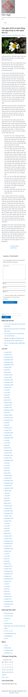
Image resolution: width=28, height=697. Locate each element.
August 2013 (7, 521)
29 (2, 674)
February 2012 (8, 566)
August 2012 (7, 551)
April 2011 (7, 591)
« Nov (3, 677)
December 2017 (8, 417)
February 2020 (8, 374)
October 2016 (8, 435)
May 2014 (7, 498)
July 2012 (7, 553)
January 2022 (8, 354)
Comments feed (8, 650)
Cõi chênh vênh (16, 35)
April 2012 (7, 561)
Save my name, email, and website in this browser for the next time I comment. (14, 297)
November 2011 (8, 573)
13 (10, 667)
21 (12, 669)
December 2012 (8, 541)
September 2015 (8, 460)
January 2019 (8, 405)
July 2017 (6, 422)
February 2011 (8, 596)
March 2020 (7, 372)
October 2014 (8, 485)
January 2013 (8, 538)
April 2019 (7, 397)
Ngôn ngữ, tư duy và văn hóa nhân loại (14, 626)
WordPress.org (8, 653)
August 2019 (7, 387)
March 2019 (7, 400)
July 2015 (7, 463)
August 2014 (7, 490)
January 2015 (8, 478)
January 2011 (7, 599)
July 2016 (7, 440)
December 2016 (8, 432)
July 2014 (7, 493)
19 (9, 669)
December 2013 (8, 511)
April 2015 (7, 470)
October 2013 (8, 516)
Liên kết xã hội (8, 623)
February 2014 (8, 505)
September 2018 (8, 410)
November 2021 (8, 357)
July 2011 (6, 584)
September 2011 (8, 578)
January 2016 (8, 453)
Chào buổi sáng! (8, 613)
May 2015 (7, 468)
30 (4, 674)
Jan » (7, 677)
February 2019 (8, 402)
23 (4, 672)
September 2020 (8, 364)
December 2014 (8, 480)
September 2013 (8, 518)
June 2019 (7, 392)
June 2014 (7, 495)
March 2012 (7, 563)
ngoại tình (7, 56)
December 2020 (8, 362)
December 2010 (8, 601)
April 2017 (7, 425)
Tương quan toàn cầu (10, 633)
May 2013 (7, 528)
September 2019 (8, 385)
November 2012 (8, 543)
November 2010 (8, 604)
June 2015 (7, 465)
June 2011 (7, 586)
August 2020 (7, 367)
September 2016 (8, 437)
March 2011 (7, 594)
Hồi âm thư (7, 618)
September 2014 (8, 488)
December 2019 (8, 380)
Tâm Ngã (5, 14)
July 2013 (7, 523)
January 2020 (8, 377)
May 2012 (7, 558)
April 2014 (7, 500)
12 (9, 667)
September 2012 (8, 548)
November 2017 (8, 420)
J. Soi (5, 621)
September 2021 (8, 359)
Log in (6, 645)
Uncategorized (8, 636)
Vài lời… (6, 638)
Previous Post (14, 246)
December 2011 (8, 571)
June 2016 (7, 443)
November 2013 (8, 513)
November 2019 (8, 382)
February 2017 (8, 427)
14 (12, 667)
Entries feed (7, 648)
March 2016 (7, 448)
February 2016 (8, 450)
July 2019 (7, 390)
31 (5, 674)
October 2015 (8, 458)
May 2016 (7, 445)
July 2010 (7, 606)
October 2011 (7, 576)
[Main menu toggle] (5, 22)
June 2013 (7, 526)
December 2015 (8, 455)
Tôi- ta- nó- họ (8, 631)
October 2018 (8, 407)
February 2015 (8, 475)
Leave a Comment (6, 35)
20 (10, 669)
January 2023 (8, 352)
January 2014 (8, 508)
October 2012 (8, 546)
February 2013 (8, 536)
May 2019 (7, 395)
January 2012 (8, 568)
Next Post (14, 248)
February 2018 (8, 415)
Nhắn (5, 628)
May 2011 (6, 589)
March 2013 (7, 533)
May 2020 (7, 369)
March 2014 (7, 503)
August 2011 (7, 581)
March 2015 (7, 473)
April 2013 (7, 531)
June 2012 (7, 556)
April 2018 (7, 412)
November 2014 (8, 483)
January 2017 (7, 430)
